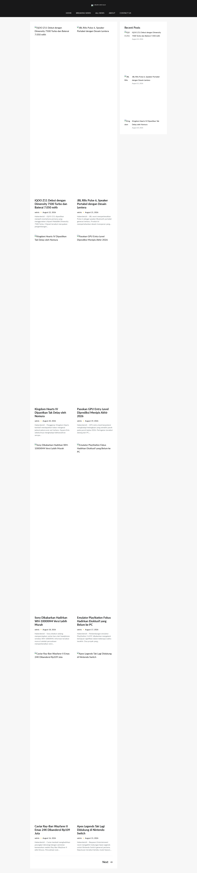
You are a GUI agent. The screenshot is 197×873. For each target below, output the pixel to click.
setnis (37, 212)
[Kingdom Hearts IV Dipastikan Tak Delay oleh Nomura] (127, 138)
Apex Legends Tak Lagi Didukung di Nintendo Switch (91, 830)
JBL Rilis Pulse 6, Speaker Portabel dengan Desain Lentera (92, 204)
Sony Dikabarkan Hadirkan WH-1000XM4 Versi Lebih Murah (51, 621)
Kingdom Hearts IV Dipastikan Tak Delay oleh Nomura (50, 413)
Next (107, 862)
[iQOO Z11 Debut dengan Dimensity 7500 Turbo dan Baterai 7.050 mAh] (127, 53)
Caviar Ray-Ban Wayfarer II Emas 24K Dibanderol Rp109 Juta (52, 830)
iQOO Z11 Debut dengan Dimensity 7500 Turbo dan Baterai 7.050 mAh (51, 204)
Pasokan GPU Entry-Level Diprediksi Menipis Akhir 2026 (93, 413)
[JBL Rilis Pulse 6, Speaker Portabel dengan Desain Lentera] (127, 97)
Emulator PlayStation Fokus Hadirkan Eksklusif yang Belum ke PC (94, 621)
